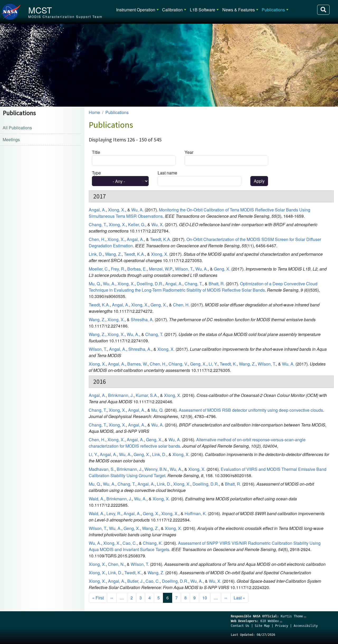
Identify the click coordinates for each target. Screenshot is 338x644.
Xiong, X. (116, 210)
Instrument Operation (135, 10)
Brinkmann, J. (121, 395)
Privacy (281, 626)
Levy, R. (113, 513)
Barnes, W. (137, 364)
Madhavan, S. (102, 469)
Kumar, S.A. (147, 395)
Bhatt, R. (217, 284)
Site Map (262, 626)
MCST (40, 10)
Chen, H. (97, 239)
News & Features (238, 10)
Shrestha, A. (142, 319)
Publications (273, 10)
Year (189, 152)
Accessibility (306, 626)
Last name (167, 173)
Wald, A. (96, 499)
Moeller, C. (99, 269)
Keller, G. (136, 224)
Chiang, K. (153, 543)
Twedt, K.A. (160, 239)
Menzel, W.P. (161, 269)
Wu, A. (137, 210)
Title (96, 152)
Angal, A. (97, 210)
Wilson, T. (184, 269)
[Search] (323, 10)
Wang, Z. (113, 254)
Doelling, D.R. (150, 284)
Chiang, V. (178, 364)
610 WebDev (269, 621)
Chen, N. (116, 564)
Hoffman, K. (196, 513)
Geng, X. (222, 269)
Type (96, 173)
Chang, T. (98, 224)
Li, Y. (213, 364)
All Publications (17, 128)
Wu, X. (157, 224)
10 (204, 598)
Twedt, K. (228, 364)
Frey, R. (118, 269)
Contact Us (240, 626)
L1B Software (202, 10)
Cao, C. (130, 543)
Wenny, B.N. (156, 469)
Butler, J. (135, 581)
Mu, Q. (95, 284)
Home (94, 112)
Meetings (11, 139)
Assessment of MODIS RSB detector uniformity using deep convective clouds (251, 410)
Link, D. (96, 254)
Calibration (172, 10)
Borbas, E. (137, 269)
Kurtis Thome (292, 616)
